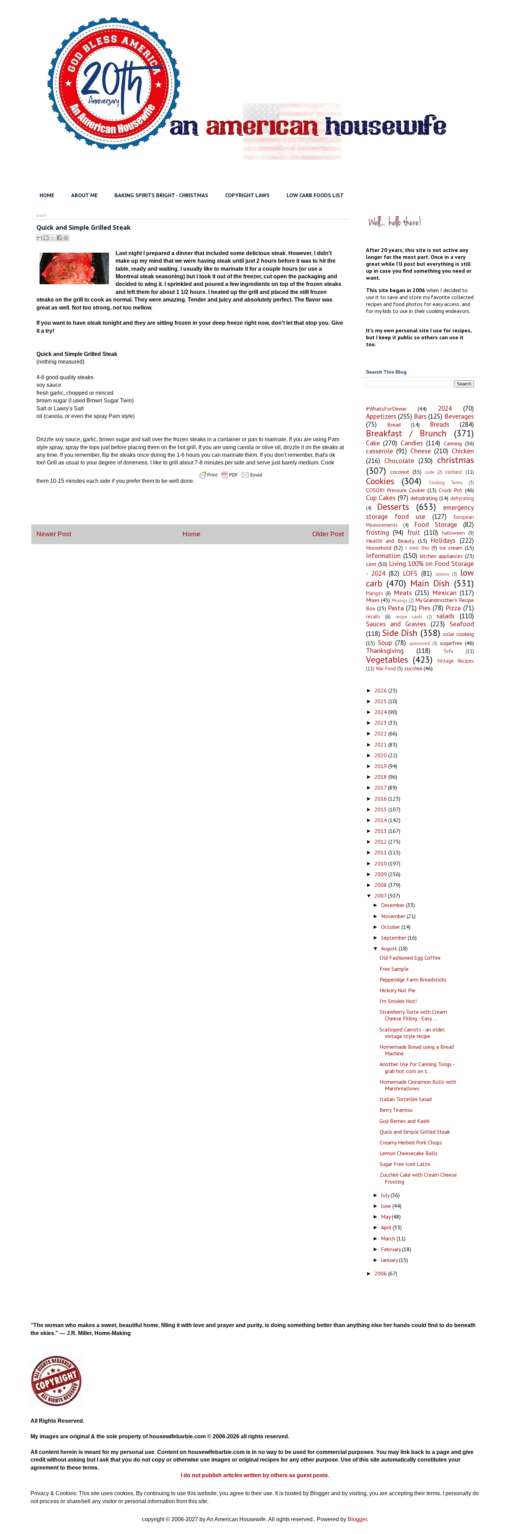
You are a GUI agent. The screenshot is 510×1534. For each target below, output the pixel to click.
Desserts (393, 506)
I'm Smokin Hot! (398, 1000)
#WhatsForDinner (386, 408)
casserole (379, 450)
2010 (381, 863)
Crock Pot (450, 490)
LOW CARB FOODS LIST (315, 195)
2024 (445, 408)
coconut (399, 471)
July (386, 1195)
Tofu (448, 651)
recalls (373, 616)
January (390, 1259)
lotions (442, 574)
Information (383, 555)
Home (191, 534)
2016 (381, 798)
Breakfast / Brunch (406, 433)
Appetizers (381, 416)
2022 (381, 733)
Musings (400, 600)
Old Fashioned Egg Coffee (410, 957)
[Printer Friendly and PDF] (230, 481)
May (386, 1216)
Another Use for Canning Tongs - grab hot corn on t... (417, 1067)
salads (445, 615)
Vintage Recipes (455, 660)
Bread (394, 424)
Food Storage (435, 524)
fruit (413, 532)
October (391, 926)
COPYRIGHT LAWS (247, 195)
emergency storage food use (420, 512)
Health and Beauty (390, 540)
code (429, 472)
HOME (47, 195)
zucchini (413, 668)
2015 (381, 809)
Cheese (420, 450)
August (390, 948)
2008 (381, 884)
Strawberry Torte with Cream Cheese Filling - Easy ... (413, 1015)
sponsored (419, 643)
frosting (377, 532)
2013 (381, 830)
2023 (381, 722)
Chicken (463, 450)
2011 (381, 852)
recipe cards (409, 617)
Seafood (462, 623)
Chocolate (399, 460)
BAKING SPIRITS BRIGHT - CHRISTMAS (161, 195)
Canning (453, 443)
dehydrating (423, 498)
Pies (425, 607)
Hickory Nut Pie (397, 990)
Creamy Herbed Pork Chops (411, 1142)
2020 (381, 755)
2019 (381, 765)
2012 (381, 841)
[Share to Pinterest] (65, 237)
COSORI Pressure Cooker (395, 490)
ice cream (451, 547)
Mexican (444, 592)
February (391, 1249)
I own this (417, 547)
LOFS (410, 573)
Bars (420, 416)
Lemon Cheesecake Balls (408, 1153)
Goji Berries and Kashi (405, 1120)
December (393, 904)
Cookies (380, 481)
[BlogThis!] (46, 237)
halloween (453, 533)
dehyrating (462, 498)
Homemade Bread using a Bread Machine (417, 1050)
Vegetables (387, 659)
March (389, 1238)
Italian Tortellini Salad (406, 1099)
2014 (381, 820)
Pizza (453, 607)
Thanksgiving (384, 650)
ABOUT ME (84, 195)
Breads (439, 424)
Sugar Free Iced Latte (405, 1163)
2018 (381, 776)
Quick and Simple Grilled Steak (415, 1131)
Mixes (373, 599)
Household (378, 547)
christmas (455, 459)
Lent (371, 563)
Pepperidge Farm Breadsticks (413, 979)
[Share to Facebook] (59, 237)
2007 (381, 895)
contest (453, 472)
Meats (403, 592)
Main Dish (430, 583)
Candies (412, 442)
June (386, 1205)
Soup (385, 642)
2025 (381, 701)
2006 (381, 1273)
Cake (373, 442)
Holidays (443, 540)
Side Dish (399, 632)
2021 (381, 744)
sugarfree (451, 642)
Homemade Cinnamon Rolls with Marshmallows (418, 1085)
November (394, 916)
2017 (381, 787)
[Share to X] (52, 237)
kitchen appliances (441, 555)
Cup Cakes (381, 497)
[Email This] (39, 237)
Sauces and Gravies (396, 623)
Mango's (374, 593)
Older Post (328, 534)
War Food (386, 668)
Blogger (357, 1519)
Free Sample (394, 968)
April (387, 1227)
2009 (381, 874)
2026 (381, 690)
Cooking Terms (446, 483)
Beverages (459, 416)
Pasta (396, 607)
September (394, 937)
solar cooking (458, 633)
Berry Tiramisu (396, 1109)
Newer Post (53, 534)
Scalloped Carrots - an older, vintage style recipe (412, 1032)
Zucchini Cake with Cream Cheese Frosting (418, 1178)
